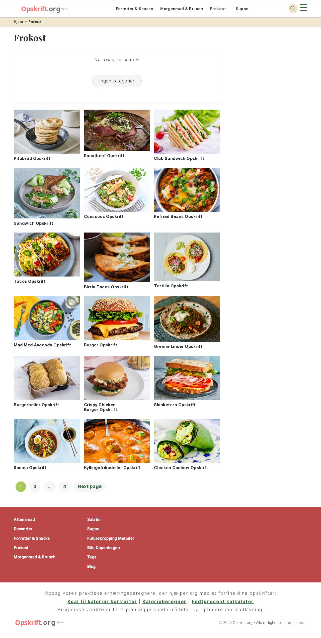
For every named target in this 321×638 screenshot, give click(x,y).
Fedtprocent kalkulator (223, 601)
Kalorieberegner (164, 601)
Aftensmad (24, 519)
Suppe (242, 8)
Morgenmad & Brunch (181, 8)
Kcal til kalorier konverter (102, 601)
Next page (90, 486)
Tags (92, 557)
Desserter (23, 528)
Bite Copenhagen (103, 547)
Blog (91, 566)
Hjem (18, 22)
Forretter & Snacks (134, 8)
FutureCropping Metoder (110, 538)
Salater (94, 519)
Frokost (218, 8)
